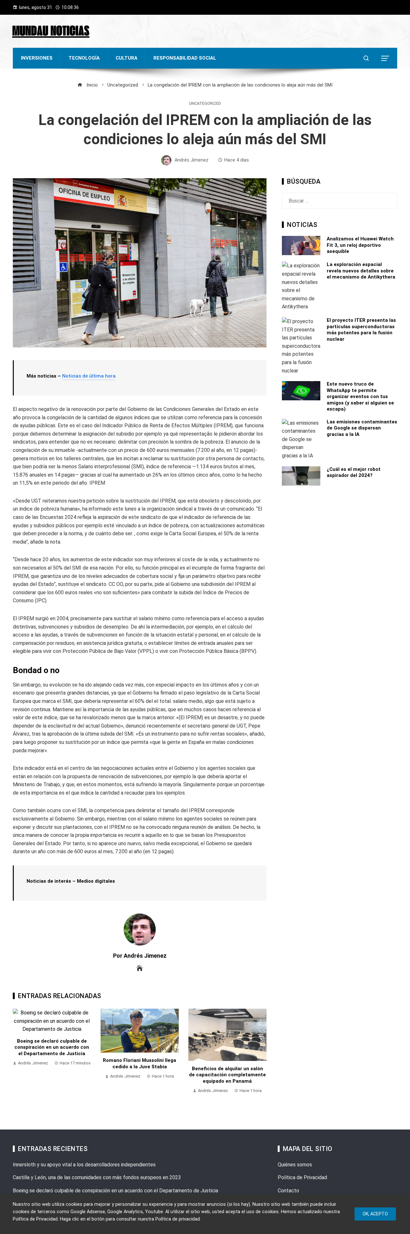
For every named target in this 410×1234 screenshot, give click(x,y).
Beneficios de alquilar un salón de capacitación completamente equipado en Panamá (227, 1075)
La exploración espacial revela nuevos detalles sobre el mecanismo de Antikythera (361, 271)
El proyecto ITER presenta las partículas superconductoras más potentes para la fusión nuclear (361, 329)
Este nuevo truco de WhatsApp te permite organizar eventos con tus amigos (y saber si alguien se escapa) (360, 396)
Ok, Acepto (375, 1213)
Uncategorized (205, 104)
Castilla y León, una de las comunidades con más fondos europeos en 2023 (97, 1177)
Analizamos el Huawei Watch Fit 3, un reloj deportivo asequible (360, 245)
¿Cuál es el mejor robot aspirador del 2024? (354, 472)
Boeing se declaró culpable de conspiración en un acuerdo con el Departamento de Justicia (51, 1047)
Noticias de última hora (89, 376)
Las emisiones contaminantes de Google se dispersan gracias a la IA (362, 428)
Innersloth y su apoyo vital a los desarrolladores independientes (84, 1165)
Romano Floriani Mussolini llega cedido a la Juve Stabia (139, 1063)
